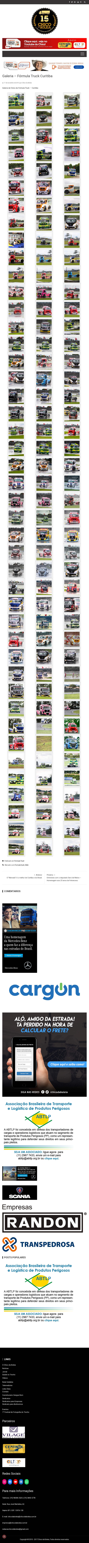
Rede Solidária (7, 1382)
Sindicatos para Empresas (12, 1401)
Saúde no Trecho (8, 1375)
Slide (26, 865)
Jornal (4, 1372)
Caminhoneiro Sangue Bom (12, 1395)
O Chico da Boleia (9, 1365)
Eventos (5, 1409)
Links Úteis (6, 1389)
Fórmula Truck (19, 861)
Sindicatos (6, 1398)
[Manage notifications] (4, 1536)
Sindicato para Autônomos (12, 1404)
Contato (5, 1392)
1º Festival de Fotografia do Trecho (15, 1412)
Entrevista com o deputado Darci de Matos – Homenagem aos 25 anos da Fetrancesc (64, 878)
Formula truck (19, 865)
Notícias (5, 1368)
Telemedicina (7, 1385)
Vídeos (5, 1378)
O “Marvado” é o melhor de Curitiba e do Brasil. (24, 876)
